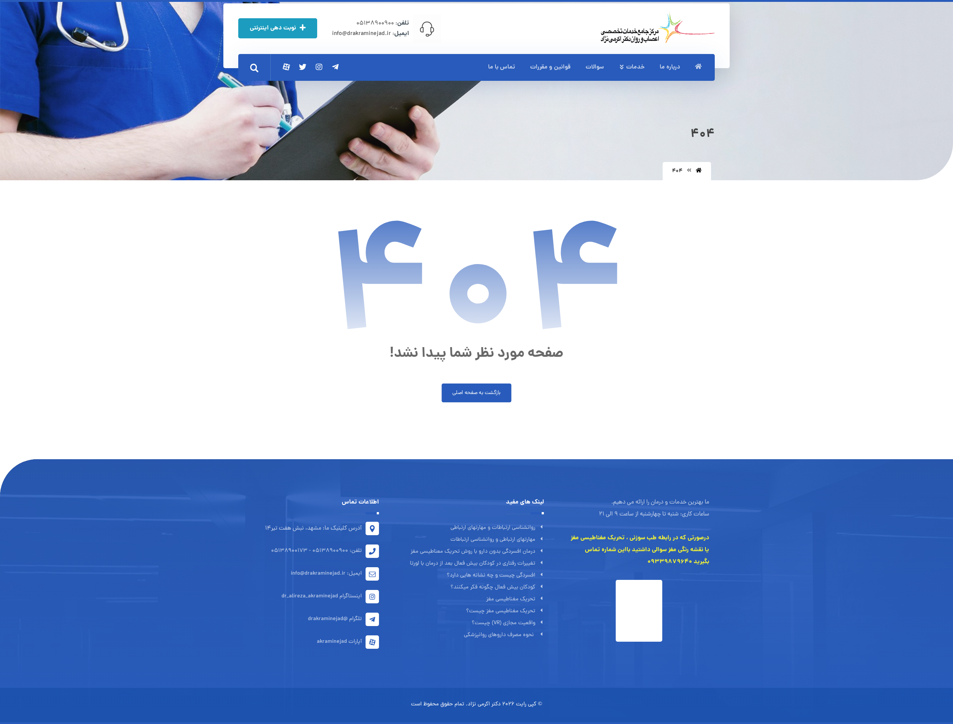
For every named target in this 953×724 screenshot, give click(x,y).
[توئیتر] (302, 67)
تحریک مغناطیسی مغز (510, 599)
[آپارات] (286, 67)
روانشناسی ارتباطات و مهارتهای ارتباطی (492, 528)
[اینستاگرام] (319, 67)
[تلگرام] (335, 67)
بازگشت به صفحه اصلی (476, 393)
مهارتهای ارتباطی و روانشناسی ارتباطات (492, 540)
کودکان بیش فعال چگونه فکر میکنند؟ (492, 587)
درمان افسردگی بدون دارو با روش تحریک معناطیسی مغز (473, 551)
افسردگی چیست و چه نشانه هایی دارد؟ (491, 575)
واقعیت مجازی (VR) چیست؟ (503, 623)
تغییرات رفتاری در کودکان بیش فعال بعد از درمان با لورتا (472, 563)
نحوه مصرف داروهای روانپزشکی (499, 635)
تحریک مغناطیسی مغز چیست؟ (500, 611)
